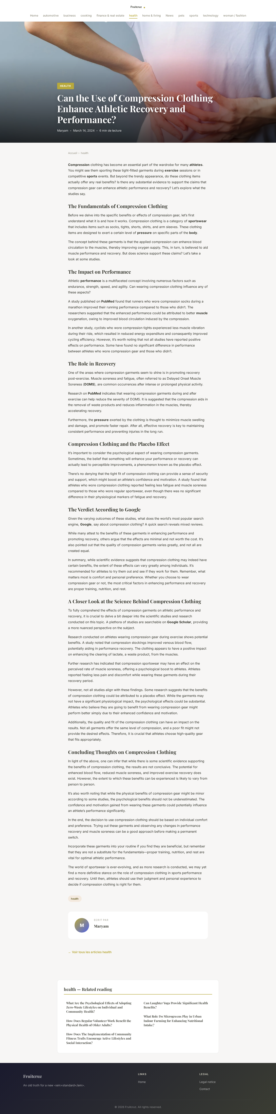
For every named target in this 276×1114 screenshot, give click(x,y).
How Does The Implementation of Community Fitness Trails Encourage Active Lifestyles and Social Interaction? (99, 1038)
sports (193, 15)
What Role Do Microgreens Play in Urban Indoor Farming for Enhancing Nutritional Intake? (173, 1020)
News (170, 15)
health (133, 15)
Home (34, 15)
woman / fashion (234, 15)
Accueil (72, 153)
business (69, 15)
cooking (86, 15)
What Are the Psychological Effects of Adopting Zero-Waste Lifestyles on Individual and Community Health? (98, 1007)
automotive (51, 15)
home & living (151, 15)
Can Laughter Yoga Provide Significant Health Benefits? (176, 1005)
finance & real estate (110, 15)
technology (210, 15)
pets (181, 15)
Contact (204, 1089)
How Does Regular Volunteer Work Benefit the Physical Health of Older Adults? (98, 1023)
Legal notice (207, 1082)
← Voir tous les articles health (90, 952)
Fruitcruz (32, 1076)
